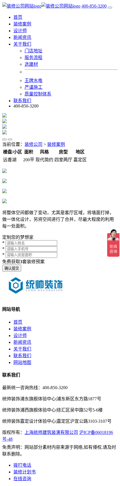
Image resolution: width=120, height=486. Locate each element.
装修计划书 (24, 471)
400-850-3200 (94, 6)
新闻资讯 (22, 37)
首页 (17, 17)
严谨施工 (33, 87)
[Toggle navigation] (110, 7)
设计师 (20, 30)
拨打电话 (22, 465)
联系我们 (22, 100)
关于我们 (22, 349)
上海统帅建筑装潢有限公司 (51, 432)
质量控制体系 (38, 94)
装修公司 (33, 144)
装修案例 (22, 24)
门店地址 (33, 50)
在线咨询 (22, 478)
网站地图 (22, 362)
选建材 (31, 64)
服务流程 (33, 57)
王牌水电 (33, 80)
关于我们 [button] (22, 44)
